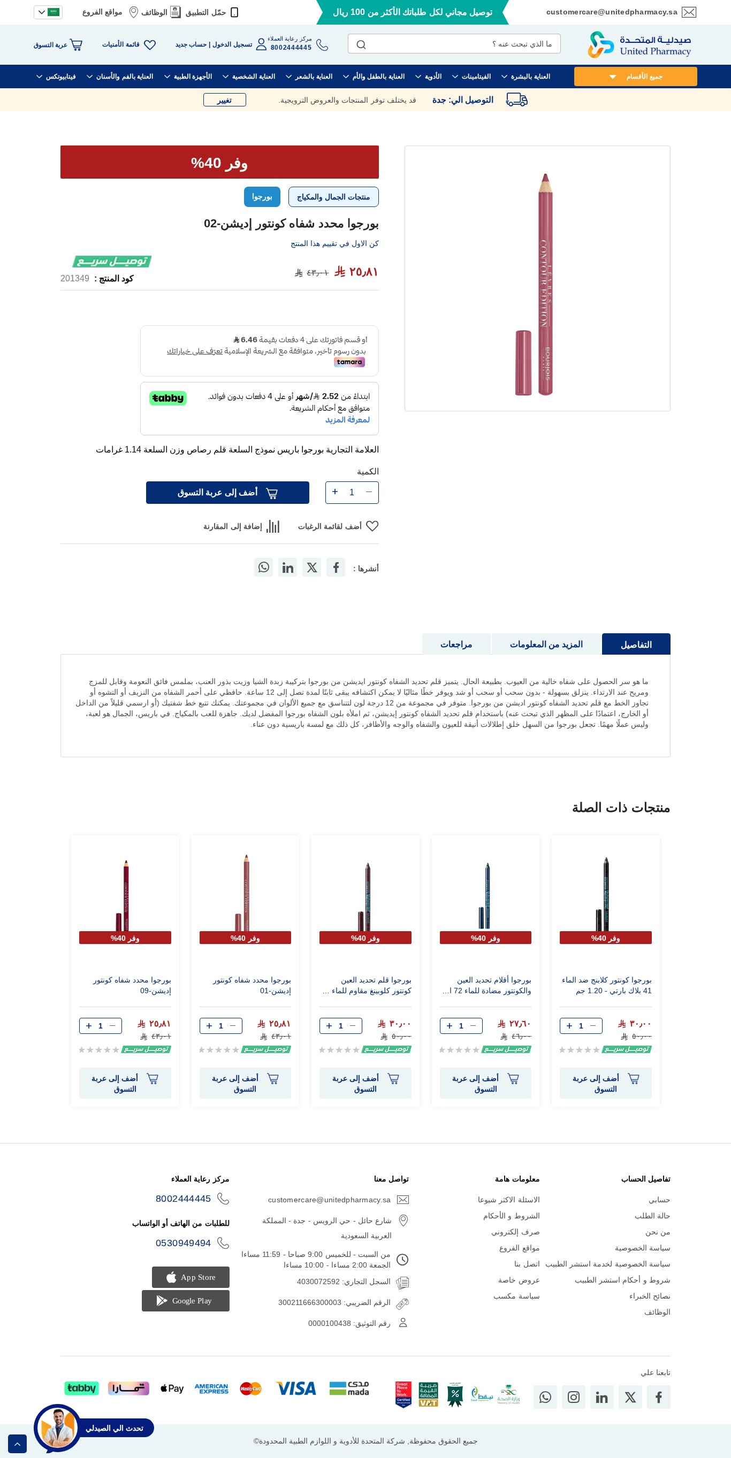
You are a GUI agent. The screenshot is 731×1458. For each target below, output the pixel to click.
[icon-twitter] (630, 1397)
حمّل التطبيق (206, 12)
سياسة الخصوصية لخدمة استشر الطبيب (608, 1264)
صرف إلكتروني (515, 1231)
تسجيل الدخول (232, 44)
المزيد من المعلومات (546, 644)
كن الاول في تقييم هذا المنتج (335, 243)
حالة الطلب (653, 1215)
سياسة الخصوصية (643, 1248)
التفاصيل (636, 644)
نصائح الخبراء (650, 1296)
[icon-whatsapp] (545, 1397)
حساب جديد (191, 44)
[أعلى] (17, 1443)
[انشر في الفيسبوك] (336, 567)
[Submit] (361, 42)
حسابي (660, 1199)
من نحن (658, 1231)
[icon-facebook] (659, 1397)
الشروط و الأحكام (511, 1215)
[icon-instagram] (573, 1397)
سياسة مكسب (516, 1296)
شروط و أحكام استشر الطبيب (623, 1280)
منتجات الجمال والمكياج (333, 197)
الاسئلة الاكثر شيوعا (509, 1199)
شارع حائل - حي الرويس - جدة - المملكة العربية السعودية (327, 1228)
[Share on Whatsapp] (263, 567)
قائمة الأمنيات (120, 44)
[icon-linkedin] (602, 1397)
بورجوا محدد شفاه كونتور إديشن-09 (132, 985)
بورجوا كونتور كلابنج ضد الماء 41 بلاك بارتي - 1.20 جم (607, 985)
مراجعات (456, 644)
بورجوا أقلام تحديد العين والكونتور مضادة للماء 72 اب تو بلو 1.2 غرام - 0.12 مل (487, 987)
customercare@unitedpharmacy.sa (611, 11)
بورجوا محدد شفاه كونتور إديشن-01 (252, 985)
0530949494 (183, 1243)
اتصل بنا (526, 1264)
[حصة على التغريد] (312, 567)
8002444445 (183, 1198)
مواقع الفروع (102, 11)
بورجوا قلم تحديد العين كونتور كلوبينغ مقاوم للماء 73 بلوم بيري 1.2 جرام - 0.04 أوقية (366, 987)
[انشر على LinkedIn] (288, 567)
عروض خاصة (518, 1280)
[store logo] (639, 44)
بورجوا (262, 196)
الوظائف (154, 12)
